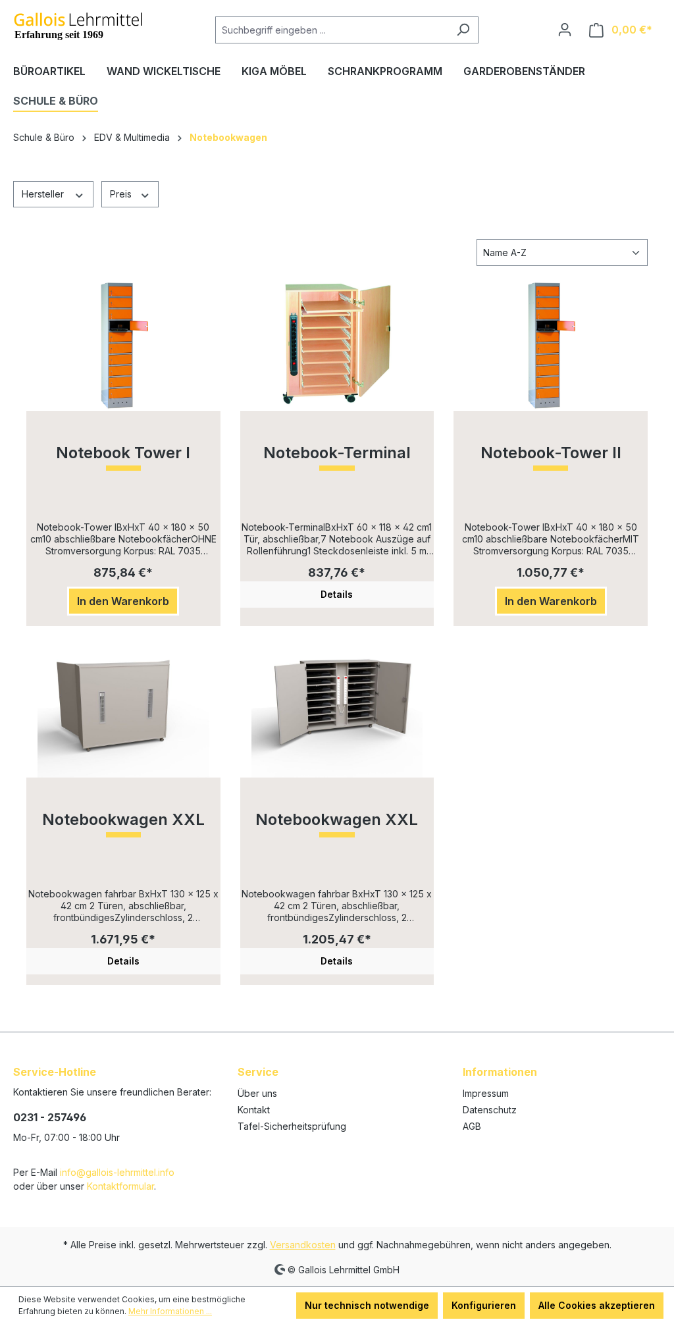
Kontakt (254, 1109)
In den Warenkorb (123, 601)
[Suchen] (463, 29)
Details (337, 594)
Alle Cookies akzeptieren (596, 1305)
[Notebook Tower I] (123, 345)
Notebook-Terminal (337, 453)
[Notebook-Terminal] (337, 345)
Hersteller (44, 193)
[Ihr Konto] (565, 29)
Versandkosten (303, 1244)
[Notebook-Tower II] (551, 345)
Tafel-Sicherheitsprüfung (292, 1126)
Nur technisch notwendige (367, 1305)
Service (258, 1071)
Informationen (500, 1071)
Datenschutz (490, 1109)
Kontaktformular (120, 1186)
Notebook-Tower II (550, 453)
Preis (122, 193)
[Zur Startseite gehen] (79, 27)
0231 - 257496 (49, 1117)
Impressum (486, 1093)
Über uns (257, 1093)
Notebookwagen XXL (123, 820)
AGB (472, 1126)
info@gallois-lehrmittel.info (117, 1172)
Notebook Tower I (123, 453)
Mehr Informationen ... (170, 1311)
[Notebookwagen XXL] (123, 712)
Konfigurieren (484, 1305)
